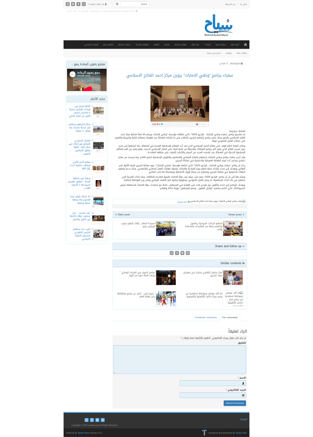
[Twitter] (73, 4)
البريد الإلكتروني (236, 390)
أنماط (208, 44)
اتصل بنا (243, 4)
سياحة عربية (221, 44)
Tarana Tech (241, 433)
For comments (230, 317)
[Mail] (84, 4)
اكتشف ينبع (108, 44)
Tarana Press (84, 433)
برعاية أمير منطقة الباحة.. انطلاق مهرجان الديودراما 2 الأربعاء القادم (79, 183)
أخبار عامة (235, 44)
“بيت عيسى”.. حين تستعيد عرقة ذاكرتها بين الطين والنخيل (80, 216)
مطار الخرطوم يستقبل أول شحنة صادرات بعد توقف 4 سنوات (79, 127)
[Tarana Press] (204, 433)
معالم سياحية (180, 44)
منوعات (229, 53)
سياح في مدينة (214, 53)
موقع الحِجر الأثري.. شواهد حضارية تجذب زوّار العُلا (80, 165)
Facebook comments (206, 317)
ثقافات (156, 44)
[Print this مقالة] (197, 124)
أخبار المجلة (182, 202)
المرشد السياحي (91, 44)
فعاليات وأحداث (142, 44)
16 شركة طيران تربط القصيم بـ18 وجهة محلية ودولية (80, 199)
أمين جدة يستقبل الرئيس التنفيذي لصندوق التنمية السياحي (81, 234)
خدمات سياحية (124, 44)
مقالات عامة (242, 53)
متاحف (167, 44)
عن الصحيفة (230, 4)
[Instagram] (68, 4)
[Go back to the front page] (218, 28)
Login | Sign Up (97, 4)
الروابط (243, 419)
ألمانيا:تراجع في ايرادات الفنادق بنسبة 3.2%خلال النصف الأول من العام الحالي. (79, 111)
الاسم (242, 378)
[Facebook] (79, 4)
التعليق (242, 343)
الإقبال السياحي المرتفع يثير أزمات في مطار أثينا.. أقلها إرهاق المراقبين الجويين (79, 147)
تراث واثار (195, 44)
